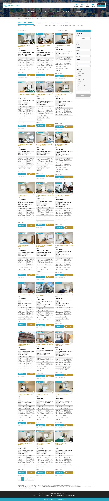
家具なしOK (80, 81)
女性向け (79, 71)
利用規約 (47, 495)
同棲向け (79, 75)
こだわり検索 (93, 6)
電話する (31, 75)
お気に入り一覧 (101, 4)
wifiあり (79, 87)
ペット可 (79, 77)
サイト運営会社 (63, 495)
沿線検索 (81, 6)
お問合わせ (22, 75)
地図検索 (87, 6)
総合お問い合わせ (101, 6)
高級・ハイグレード (82, 79)
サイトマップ (41, 495)
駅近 (79, 83)
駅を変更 (83, 38)
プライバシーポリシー (54, 495)
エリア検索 (76, 6)
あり (79, 44)
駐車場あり (80, 89)
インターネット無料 (82, 85)
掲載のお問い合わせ (72, 495)
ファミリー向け (81, 73)
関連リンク (35, 495)
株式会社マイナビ (24, 77)
